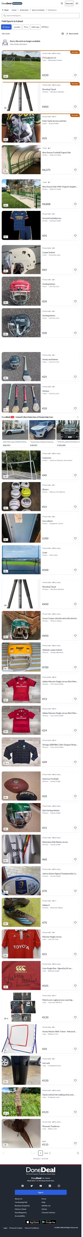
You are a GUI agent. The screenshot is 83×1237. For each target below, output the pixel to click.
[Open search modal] (62, 3)
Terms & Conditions (32, 1228)
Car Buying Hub (21, 1202)
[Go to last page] (78, 1153)
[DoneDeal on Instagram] (59, 1186)
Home (14, 10)
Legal (5, 1228)
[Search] (5, 16)
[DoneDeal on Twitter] (31, 1186)
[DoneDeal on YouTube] (40, 1186)
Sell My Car (46, 1206)
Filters (7, 27)
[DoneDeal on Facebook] (22, 1186)
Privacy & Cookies (15, 1228)
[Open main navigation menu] (77, 3)
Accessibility (20, 1216)
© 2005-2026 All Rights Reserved (66, 1227)
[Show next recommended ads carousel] (78, 417)
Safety (44, 1209)
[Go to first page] (4, 1153)
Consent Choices (48, 1212)
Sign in (40, 1192)
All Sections (24, 10)
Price (26, 27)
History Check (20, 1209)
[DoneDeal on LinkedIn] (50, 1186)
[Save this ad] (75, 75)
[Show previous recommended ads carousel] (73, 417)
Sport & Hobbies (38, 10)
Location (17, 27)
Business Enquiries (22, 1206)
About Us (18, 1199)
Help (43, 1202)
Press (44, 1199)
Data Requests (21, 1212)
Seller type (35, 27)
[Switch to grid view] (63, 33)
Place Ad (69, 3)
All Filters (45, 27)
